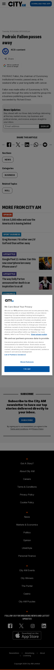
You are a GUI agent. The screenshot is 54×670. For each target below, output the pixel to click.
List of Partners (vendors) (15, 355)
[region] (27, 335)
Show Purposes (27, 362)
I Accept (27, 369)
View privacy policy (39, 334)
